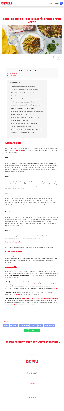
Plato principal (49, 325)
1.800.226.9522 (32, 373)
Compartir (33, 330)
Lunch (40, 325)
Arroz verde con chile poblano (47, 298)
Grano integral (24, 325)
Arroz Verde (18, 305)
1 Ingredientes (13, 73)
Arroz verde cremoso (28, 298)
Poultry (33, 325)
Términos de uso (32, 386)
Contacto (32, 383)
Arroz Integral (19, 150)
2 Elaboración (13, 75)
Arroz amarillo (16, 294)
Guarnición (13, 325)
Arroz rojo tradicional (30, 284)
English (51, 3)
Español (56, 3)
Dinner (6, 325)
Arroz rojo (55, 288)
